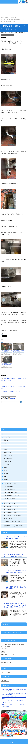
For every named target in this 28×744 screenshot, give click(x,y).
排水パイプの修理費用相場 (10, 512)
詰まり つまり (7, 380)
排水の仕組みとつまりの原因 (11, 506)
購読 (3, 651)
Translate (12, 398)
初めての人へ (7, 464)
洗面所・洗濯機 (7, 452)
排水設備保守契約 (8, 458)
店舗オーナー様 (7, 461)
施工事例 (6, 473)
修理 (5, 378)
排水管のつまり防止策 (9, 518)
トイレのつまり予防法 (9, 498)
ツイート (3, 636)
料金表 (5, 467)
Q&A (5, 476)
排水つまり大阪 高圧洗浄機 (7, 35)
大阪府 (11, 378)
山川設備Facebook (8, 624)
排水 (8, 378)
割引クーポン (7, 470)
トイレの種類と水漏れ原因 (10, 492)
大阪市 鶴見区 (17, 378)
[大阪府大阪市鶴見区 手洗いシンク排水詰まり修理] (6, 346)
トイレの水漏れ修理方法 (10, 486)
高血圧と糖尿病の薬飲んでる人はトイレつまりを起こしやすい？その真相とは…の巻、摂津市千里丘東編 (15, 605)
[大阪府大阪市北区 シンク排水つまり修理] (18, 346)
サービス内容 (7, 437)
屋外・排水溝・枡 (8, 455)
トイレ (5, 443)
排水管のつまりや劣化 (9, 503)
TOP (9, 17)
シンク (23, 378)
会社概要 (6, 479)
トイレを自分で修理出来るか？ (11, 495)
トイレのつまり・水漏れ (10, 483)
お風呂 (5, 449)
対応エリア (6, 440)
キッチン (6, 446)
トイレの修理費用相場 (9, 489)
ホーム (5, 434)
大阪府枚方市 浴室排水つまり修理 (11, 391)
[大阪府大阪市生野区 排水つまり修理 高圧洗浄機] (6, 359)
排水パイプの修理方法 (9, 509)
